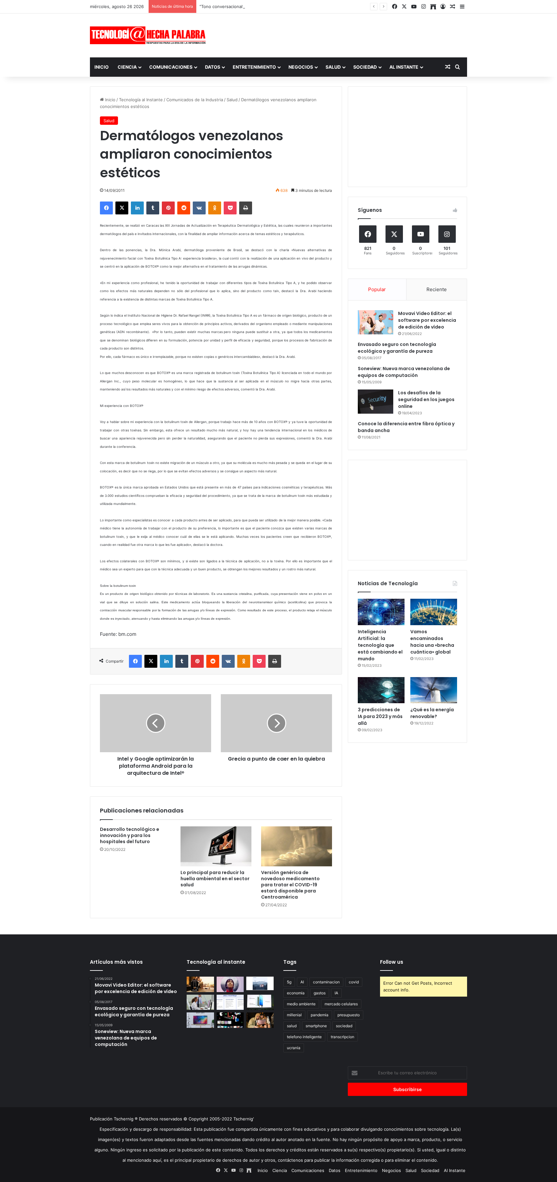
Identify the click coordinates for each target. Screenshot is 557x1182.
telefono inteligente (304, 1036)
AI (302, 982)
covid (354, 982)
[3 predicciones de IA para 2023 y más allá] (381, 690)
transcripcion (342, 1036)
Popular (377, 289)
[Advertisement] (343, 34)
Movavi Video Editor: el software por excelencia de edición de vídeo (427, 320)
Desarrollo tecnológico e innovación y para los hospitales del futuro (129, 835)
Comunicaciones (170, 67)
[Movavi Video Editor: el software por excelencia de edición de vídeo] (375, 322)
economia (296, 992)
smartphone (316, 1025)
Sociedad (365, 67)
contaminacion (326, 982)
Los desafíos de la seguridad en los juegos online (426, 399)
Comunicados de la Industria (194, 99)
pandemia (319, 1014)
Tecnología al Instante (141, 99)
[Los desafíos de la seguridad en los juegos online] (375, 401)
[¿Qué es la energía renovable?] (433, 690)
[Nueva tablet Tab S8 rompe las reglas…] (260, 1020)
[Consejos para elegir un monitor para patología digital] (200, 1002)
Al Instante (403, 67)
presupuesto (348, 1014)
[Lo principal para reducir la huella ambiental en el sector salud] (216, 846)
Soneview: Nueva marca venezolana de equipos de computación (404, 372)
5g (289, 982)
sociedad (344, 1025)
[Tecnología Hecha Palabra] (149, 35)
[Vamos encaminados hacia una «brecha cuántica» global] (433, 612)
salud (292, 1025)
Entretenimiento (254, 67)
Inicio (101, 67)
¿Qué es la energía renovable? (432, 713)
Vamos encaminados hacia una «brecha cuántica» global (432, 641)
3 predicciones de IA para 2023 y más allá (380, 716)
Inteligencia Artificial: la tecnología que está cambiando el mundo (380, 645)
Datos (212, 67)
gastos (320, 992)
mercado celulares (341, 1003)
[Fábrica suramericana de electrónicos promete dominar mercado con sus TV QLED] (200, 1020)
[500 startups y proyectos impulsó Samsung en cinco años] (230, 1020)
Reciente (436, 289)
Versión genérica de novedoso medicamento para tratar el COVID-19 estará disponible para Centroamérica (290, 884)
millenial (294, 1014)
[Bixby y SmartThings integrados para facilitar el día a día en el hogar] (230, 1002)
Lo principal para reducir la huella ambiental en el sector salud (215, 878)
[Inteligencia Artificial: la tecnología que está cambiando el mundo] (381, 612)
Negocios (300, 67)
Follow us (391, 962)
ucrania (293, 1047)
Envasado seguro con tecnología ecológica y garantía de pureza (397, 347)
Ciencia (127, 67)
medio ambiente (301, 1003)
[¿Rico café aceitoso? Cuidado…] (200, 984)
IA (336, 992)
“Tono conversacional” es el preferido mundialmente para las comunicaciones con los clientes (294, 6)
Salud (333, 67)
